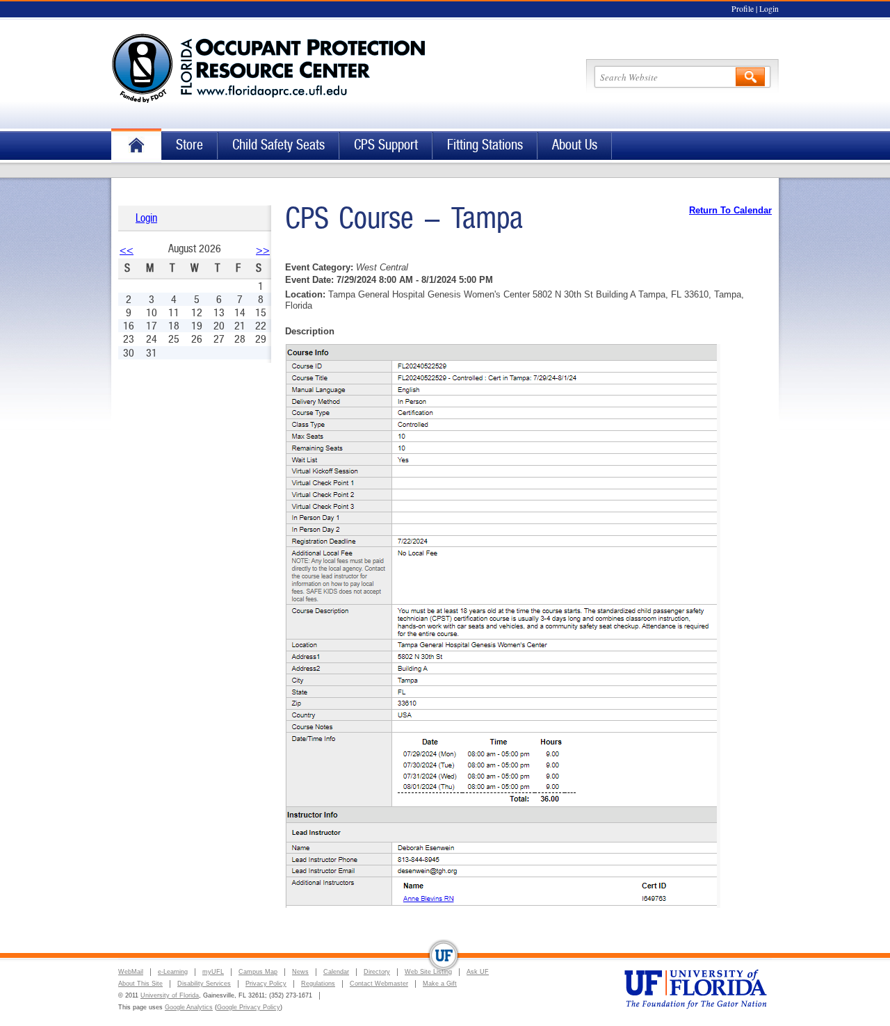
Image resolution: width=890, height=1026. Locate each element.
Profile (742, 8)
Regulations (318, 983)
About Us (574, 145)
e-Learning (173, 971)
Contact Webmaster (379, 983)
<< (127, 249)
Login (769, 8)
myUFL (213, 971)
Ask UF (478, 971)
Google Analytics (189, 1007)
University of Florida (169, 995)
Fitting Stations (485, 145)
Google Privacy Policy (248, 1007)
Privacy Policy (265, 983)
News (300, 971)
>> (263, 249)
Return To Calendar (730, 210)
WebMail (130, 971)
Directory (377, 971)
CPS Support (386, 145)
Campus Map (257, 971)
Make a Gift (440, 983)
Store (189, 145)
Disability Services (204, 983)
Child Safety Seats (278, 145)
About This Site (140, 983)
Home (136, 145)
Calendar (336, 971)
